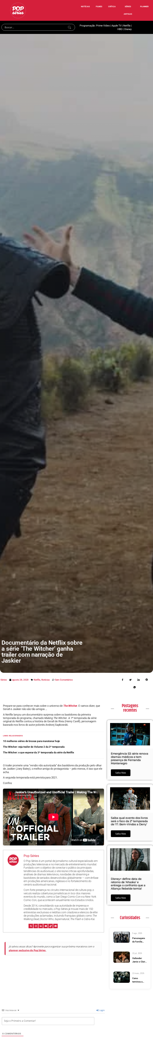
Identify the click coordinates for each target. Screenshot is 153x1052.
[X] (31, 926)
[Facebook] (55, 926)
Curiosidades (130, 917)
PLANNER (144, 6)
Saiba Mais (120, 772)
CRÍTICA (112, 6)
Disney (128, 29)
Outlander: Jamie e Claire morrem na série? (139, 960)
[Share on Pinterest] (147, 679)
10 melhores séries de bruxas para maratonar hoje (31, 741)
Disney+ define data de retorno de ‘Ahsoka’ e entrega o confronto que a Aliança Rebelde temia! (128, 883)
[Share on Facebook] (123, 679)
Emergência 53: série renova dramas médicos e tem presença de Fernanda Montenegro (129, 758)
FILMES (99, 6)
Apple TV (116, 25)
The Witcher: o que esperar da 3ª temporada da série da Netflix (38, 752)
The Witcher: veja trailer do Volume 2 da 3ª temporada (33, 746)
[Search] (69, 27)
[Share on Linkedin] (139, 679)
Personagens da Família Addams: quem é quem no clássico (138, 940)
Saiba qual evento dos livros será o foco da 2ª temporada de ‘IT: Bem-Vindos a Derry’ (129, 821)
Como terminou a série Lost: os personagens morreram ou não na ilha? (138, 980)
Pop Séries (31, 856)
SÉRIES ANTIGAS (128, 10)
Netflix (126, 25)
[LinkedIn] (40, 926)
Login (102, 1010)
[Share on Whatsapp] (135, 687)
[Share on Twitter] (131, 679)
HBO (120, 29)
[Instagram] (35, 926)
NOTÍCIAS (85, 6)
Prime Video (103, 25)
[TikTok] (50, 926)
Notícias (45, 679)
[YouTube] (45, 926)
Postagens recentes (130, 708)
